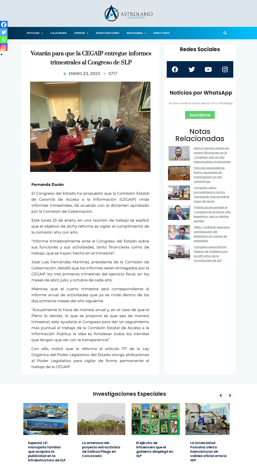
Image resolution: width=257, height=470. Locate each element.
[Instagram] (4, 47)
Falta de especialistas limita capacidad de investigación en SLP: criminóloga (209, 174)
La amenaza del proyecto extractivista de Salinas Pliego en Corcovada (101, 449)
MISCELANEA (135, 33)
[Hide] (1, 54)
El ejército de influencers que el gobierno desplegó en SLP (154, 449)
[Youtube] (208, 69)
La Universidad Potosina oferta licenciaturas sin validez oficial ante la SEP (208, 451)
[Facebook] (4, 24)
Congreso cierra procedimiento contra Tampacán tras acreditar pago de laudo (211, 194)
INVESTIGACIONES (107, 33)
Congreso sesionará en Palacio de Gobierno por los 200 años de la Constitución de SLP (211, 253)
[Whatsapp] (4, 39)
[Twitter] (4, 32)
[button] (225, 33)
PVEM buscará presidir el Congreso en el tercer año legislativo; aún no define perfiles (212, 214)
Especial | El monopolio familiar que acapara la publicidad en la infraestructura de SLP (47, 451)
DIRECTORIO (162, 33)
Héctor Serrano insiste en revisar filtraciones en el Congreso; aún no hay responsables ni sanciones (212, 155)
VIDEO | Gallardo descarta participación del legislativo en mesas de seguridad (212, 234)
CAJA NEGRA (58, 33)
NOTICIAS (33, 33)
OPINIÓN (79, 33)
